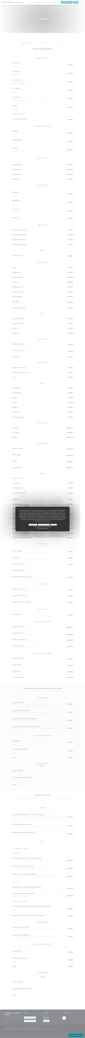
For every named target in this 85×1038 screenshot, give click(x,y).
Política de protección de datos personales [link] (43, 526)
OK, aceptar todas (32, 524)
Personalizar (53, 524)
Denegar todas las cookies (44, 524)
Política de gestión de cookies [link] (43, 528)
